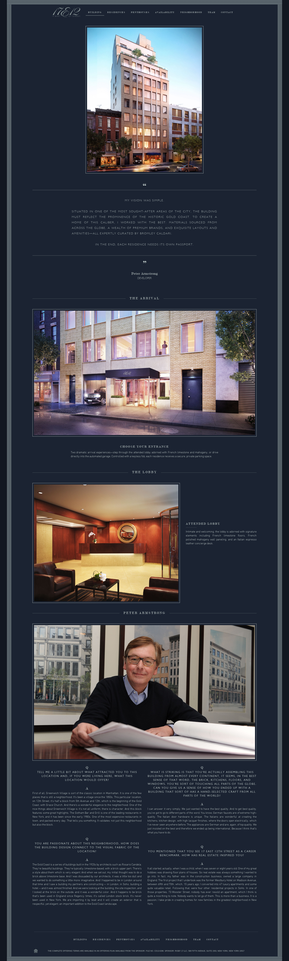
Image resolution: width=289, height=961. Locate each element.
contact (227, 12)
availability (165, 12)
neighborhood (191, 12)
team (211, 12)
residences (116, 12)
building (95, 12)
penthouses (140, 12)
